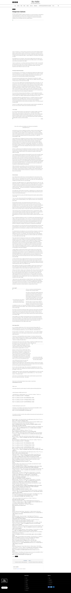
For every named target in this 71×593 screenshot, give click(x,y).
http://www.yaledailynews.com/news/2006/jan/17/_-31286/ (22, 461)
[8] (22, 98)
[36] (30, 242)
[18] (17, 146)
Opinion (28, 5)
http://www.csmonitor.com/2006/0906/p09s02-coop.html (32, 547)
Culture (24, 5)
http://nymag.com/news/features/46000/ (19, 505)
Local (15, 5)
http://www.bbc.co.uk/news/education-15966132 (20, 420)
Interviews (31, 5)
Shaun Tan (14, 13)
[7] (12, 439)
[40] (22, 277)
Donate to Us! (4, 587)
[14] (29, 132)
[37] (35, 245)
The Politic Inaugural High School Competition (45, 5)
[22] (28, 164)
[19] (18, 152)
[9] (12, 451)
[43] (18, 307)
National (18, 5)
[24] (29, 180)
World (21, 5)
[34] (24, 235)
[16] (40, 139)
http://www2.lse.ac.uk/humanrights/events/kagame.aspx (21, 410)
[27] (15, 200)
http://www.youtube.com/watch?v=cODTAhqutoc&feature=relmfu (23, 399)
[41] (33, 281)
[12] (30, 115)
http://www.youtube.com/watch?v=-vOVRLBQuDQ (20, 395)
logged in (18, 568)
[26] (16, 196)
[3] (42, 73)
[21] (41, 161)
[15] (19, 136)
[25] (19, 188)
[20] (38, 158)
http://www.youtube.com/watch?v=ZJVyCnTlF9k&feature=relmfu (23, 397)
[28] (40, 208)
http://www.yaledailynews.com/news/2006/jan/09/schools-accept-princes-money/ (26, 458)
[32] (40, 223)
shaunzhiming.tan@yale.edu (17, 382)
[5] (28, 79)
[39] (17, 256)
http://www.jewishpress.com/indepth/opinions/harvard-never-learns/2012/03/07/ (25, 549)
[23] (20, 170)
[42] (40, 299)
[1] (12, 419)
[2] (28, 66)
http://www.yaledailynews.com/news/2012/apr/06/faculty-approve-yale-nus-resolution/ (27, 534)
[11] (17, 113)
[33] (12, 229)
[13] (26, 117)
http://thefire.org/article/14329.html (18, 499)
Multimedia (35, 5)
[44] (18, 314)
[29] (34, 211)
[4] (12, 430)
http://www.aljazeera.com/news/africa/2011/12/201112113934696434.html (24, 431)
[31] (32, 221)
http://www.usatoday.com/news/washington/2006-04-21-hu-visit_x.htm (24, 540)
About (53, 5)
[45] (12, 552)
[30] (13, 215)
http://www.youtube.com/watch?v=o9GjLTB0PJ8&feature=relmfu (23, 401)
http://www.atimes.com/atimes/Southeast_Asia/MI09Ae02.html (22, 520)
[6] (28, 80)
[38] (18, 253)
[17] (28, 144)
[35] (34, 239)
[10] (17, 102)
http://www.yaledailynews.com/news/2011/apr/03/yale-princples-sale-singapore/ (25, 537)
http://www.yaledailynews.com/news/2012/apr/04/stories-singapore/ (26, 530)
